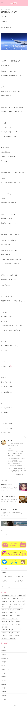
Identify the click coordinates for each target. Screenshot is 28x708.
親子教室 (5, 598)
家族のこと (6, 632)
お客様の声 (6, 630)
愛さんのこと (16, 630)
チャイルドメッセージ (17, 601)
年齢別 (5, 612)
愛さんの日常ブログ (8, 638)
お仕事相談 (16, 621)
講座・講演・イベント (9, 627)
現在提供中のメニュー (9, 595)
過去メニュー (19, 604)
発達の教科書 (17, 609)
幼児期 (5, 618)
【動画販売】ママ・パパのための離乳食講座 (12, 581)
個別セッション (7, 604)
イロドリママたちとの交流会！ (8, 496)
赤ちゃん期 (14, 612)
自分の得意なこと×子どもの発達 (9, 509)
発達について (6, 607)
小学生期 (13, 618)
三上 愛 (10, 441)
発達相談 (21, 595)
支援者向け (6, 621)
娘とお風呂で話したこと (7, 484)
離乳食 (5, 615)
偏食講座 (3, 572)
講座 (11, 366)
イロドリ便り (15, 624)
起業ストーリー (7, 635)
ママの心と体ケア (17, 598)
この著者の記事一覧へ (21, 474)
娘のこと (15, 632)
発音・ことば (6, 609)
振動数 (5, 601)
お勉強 (17, 635)
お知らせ (5, 624)
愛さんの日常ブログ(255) (5, 432)
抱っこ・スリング (15, 615)
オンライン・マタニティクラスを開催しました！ (13, 576)
